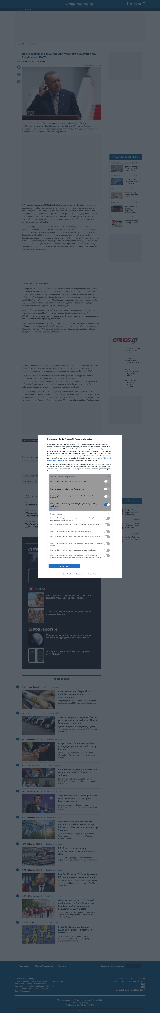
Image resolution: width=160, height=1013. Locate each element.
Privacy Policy (92, 574)
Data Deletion (67, 574)
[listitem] (80, 476)
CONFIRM (64, 566)
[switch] (107, 481)
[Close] (118, 439)
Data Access (80, 574)
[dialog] (80, 506)
